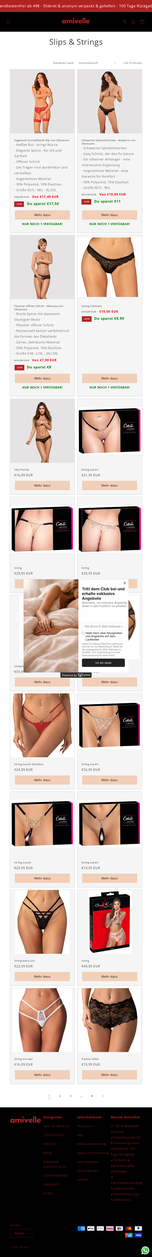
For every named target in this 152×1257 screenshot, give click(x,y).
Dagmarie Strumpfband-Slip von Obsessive (41, 140)
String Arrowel (23, 1059)
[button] (8, 21)
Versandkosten (87, 1171)
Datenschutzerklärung (93, 1153)
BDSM (48, 1153)
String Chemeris (92, 306)
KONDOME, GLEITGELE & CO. (55, 1164)
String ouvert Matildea (28, 764)
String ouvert (90, 469)
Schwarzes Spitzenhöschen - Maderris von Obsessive (108, 142)
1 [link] (49, 1096)
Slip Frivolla (21, 469)
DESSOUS (50, 1144)
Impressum (85, 1126)
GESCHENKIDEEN (56, 1175)
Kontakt (82, 1179)
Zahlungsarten (87, 1162)
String (18, 568)
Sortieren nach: (64, 63)
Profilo (48, 1193)
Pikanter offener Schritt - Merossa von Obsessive (38, 307)
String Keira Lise (24, 960)
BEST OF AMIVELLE (57, 1126)
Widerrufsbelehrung (91, 1144)
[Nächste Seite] (102, 1096)
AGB (80, 1135)
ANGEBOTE (51, 1184)
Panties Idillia (90, 1059)
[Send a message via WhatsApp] (145, 1250)
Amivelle (24, 1247)
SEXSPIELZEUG (54, 1135)
